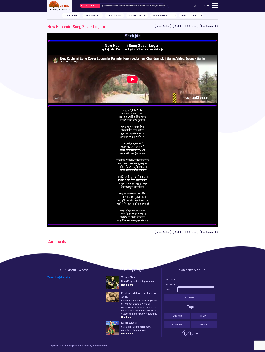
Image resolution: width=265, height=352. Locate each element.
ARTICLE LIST (71, 15)
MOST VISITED (114, 15)
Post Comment (208, 26)
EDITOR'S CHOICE (137, 15)
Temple (204, 316)
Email (193, 26)
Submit (189, 297)
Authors (177, 324)
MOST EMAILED (93, 15)
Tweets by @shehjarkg (58, 277)
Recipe (203, 324)
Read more (127, 285)
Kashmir (177, 316)
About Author (163, 26)
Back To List (180, 26)
